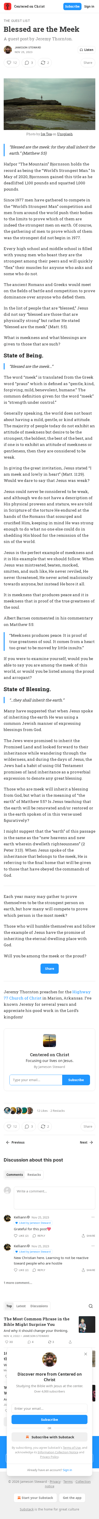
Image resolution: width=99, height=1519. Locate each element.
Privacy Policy (49, 1457)
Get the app (72, 1497)
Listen (88, 50)
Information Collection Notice (58, 1452)
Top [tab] (9, 1306)
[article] (49, 1330)
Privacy (55, 1481)
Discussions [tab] (39, 1306)
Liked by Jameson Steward (35, 1222)
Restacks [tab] (34, 1175)
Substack (27, 1509)
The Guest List (17, 21)
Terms (68, 1481)
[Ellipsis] (93, 1217)
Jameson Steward (28, 47)
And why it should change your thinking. (36, 1330)
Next (83, 1142)
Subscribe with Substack (53, 1437)
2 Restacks (57, 1111)
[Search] (90, 1306)
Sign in (89, 6)
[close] (85, 1354)
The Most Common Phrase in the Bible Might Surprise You (37, 1321)
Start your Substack (37, 1497)
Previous (18, 1142)
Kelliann (20, 1217)
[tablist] (24, 1174)
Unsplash (65, 134)
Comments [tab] (14, 1175)
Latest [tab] (21, 1306)
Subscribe (72, 6)
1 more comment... (18, 1283)
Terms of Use (72, 1447)
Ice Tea (46, 134)
